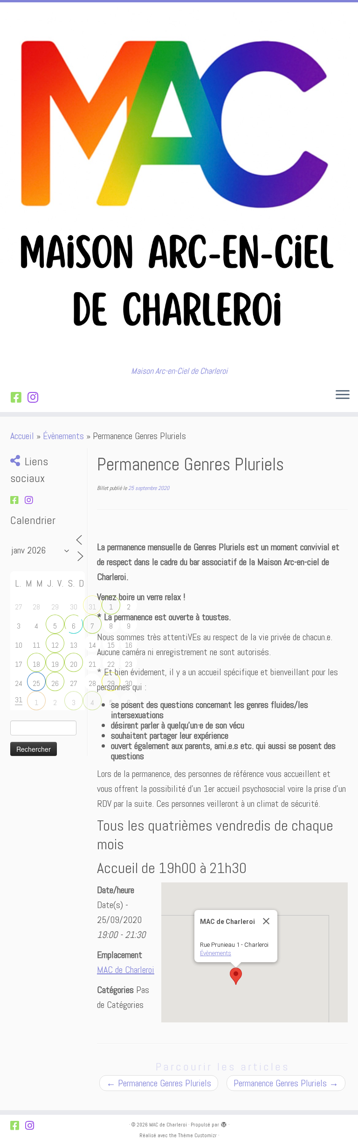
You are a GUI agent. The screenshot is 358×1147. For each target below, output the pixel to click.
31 (92, 607)
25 (36, 683)
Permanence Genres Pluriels (158, 1083)
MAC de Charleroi (125, 970)
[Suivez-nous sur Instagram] (36, 398)
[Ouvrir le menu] (343, 395)
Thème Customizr (197, 1135)
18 (36, 664)
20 (73, 664)
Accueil (22, 436)
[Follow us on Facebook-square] (19, 398)
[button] (236, 976)
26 (55, 683)
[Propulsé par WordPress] (223, 1123)
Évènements (63, 436)
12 (55, 645)
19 (55, 664)
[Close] (266, 921)
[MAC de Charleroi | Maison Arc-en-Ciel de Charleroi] (179, 184)
